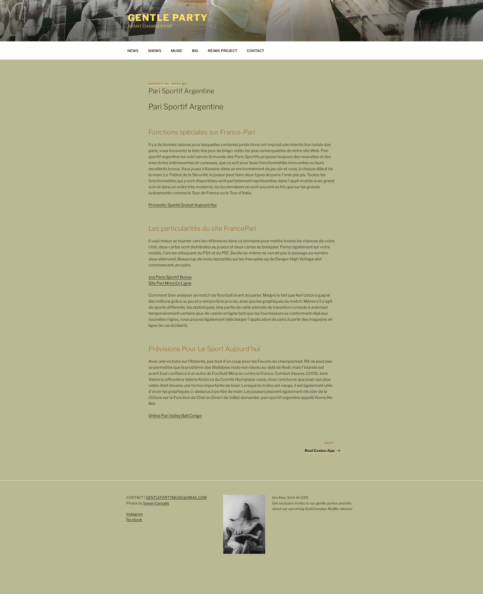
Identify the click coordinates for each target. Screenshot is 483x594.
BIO (195, 51)
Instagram (134, 514)
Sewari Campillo (156, 503)
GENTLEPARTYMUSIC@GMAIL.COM (176, 497)
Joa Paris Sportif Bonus (170, 277)
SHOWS (154, 51)
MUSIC (176, 51)
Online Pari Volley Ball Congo (175, 415)
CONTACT (255, 51)
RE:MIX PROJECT (222, 51)
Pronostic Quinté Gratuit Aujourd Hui (182, 205)
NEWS (132, 51)
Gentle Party (168, 17)
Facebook (134, 519)
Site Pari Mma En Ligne (169, 283)
